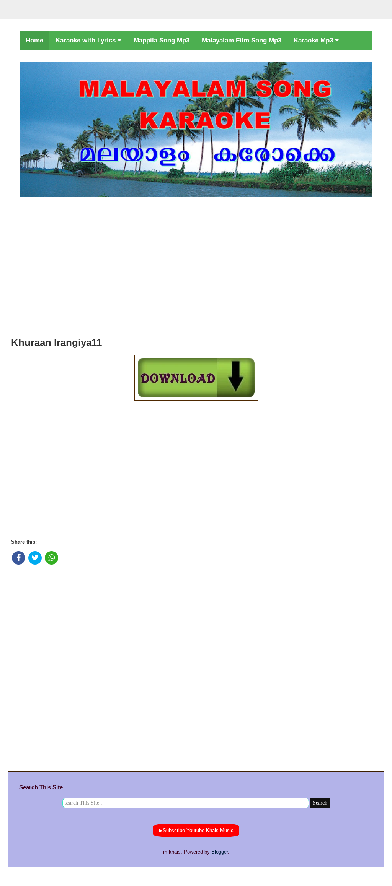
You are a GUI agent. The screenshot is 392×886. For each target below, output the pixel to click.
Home (34, 40)
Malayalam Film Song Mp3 (241, 40)
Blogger (219, 852)
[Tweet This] (35, 558)
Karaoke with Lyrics (87, 40)
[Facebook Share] (18, 558)
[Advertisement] (196, 264)
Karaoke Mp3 (314, 40)
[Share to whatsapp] (51, 558)
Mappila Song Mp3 (161, 40)
